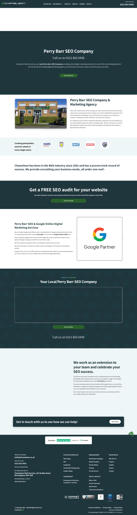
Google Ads (66, 463)
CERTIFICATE (110, 499)
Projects (68, 4)
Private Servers (93, 469)
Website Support (94, 460)
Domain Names (93, 463)
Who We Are (47, 4)
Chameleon (18, 508)
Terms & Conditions (94, 505)
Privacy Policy (107, 505)
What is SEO (92, 478)
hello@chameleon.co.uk (25, 455)
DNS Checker (93, 484)
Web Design (67, 457)
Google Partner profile (61, 232)
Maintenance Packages (96, 457)
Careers (82, 4)
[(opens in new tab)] (99, 237)
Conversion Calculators (96, 487)
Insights (75, 4)
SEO (64, 460)
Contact (89, 4)
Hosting (91, 466)
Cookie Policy (118, 505)
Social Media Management (71, 466)
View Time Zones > (20, 479)
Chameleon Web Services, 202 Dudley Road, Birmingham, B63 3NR (33, 472)
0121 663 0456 (127, 4)
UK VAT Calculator (94, 481)
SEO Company (57, 64)
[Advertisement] (68, 19)
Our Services (57, 4)
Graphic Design (68, 469)
